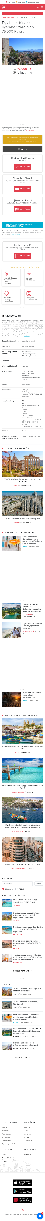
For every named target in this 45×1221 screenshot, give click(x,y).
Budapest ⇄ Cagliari (22, 158)
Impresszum (6, 1137)
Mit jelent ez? (16, 234)
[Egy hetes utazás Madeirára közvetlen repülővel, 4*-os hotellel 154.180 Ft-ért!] (22, 822)
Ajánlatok (11, 2)
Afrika (26, 1137)
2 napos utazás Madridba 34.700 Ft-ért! (22, 864)
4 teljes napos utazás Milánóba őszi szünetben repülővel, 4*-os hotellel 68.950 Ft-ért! (27, 957)
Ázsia (26, 1131)
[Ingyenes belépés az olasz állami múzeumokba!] (11, 706)
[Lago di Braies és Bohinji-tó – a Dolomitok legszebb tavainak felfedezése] (11, 618)
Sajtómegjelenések (8, 1144)
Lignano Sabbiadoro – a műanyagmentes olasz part (32, 625)
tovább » (27, 336)
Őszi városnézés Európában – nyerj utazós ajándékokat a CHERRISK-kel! (32, 540)
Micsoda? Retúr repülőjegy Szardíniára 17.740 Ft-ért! (22, 787)
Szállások (21, 2)
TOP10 (16, 486)
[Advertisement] (22, 100)
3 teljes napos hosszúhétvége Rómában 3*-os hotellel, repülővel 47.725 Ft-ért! (26, 915)
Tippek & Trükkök (8, 1158)
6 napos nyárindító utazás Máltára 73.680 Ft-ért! (22, 747)
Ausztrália (28, 1141)
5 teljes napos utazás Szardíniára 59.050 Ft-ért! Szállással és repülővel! (28, 929)
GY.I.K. (4, 1155)
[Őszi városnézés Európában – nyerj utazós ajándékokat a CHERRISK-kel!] (11, 550)
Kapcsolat (27, 1155)
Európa (27, 1127)
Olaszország (28, 631)
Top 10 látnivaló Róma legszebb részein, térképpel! (22, 480)
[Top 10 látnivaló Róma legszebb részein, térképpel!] (22, 476)
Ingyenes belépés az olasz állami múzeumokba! (31, 695)
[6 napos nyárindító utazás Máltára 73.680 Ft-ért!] (22, 743)
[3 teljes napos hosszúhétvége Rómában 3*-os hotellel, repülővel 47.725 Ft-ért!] (7, 920)
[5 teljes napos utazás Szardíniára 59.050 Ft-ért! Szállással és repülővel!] (7, 934)
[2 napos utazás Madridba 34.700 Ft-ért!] (22, 861)
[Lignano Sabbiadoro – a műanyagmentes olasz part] (11, 637)
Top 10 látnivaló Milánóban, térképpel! (22, 518)
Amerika (27, 1134)
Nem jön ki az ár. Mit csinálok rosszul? (26, 267)
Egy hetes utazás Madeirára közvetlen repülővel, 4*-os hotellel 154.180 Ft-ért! (22, 826)
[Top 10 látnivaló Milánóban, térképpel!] (22, 515)
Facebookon (30, 130)
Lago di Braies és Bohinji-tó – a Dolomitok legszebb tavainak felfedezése (31, 607)
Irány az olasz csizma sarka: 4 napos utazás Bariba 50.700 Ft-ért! (27, 943)
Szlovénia (27, 614)
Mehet (39, 883)
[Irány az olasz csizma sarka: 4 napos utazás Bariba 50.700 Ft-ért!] (7, 948)
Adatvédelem (6, 1134)
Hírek (25, 547)
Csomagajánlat (33, 2)
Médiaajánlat (6, 1141)
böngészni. (33, 141)
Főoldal (4, 1127)
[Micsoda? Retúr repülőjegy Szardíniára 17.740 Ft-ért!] (22, 782)
